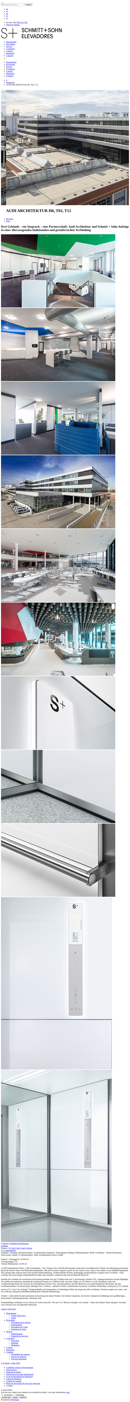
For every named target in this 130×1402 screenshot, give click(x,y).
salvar (15, 1397)
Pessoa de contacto (18, 1357)
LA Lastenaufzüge (8, 1250)
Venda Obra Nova (18, 1316)
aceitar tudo (6, 1397)
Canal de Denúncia (13, 1379)
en (7, 14)
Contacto (9, 56)
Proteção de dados (13, 1372)
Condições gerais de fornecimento (19, 1367)
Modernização (17, 1334)
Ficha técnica (11, 1370)
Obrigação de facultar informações (20, 1374)
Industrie (4, 1246)
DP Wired (15, 1400)
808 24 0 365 (22, 22)
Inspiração (10, 53)
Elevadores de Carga (19, 1327)
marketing (19, 1395)
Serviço (9, 46)
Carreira (9, 51)
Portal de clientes (13, 25)
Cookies (9, 1386)
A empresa (10, 49)
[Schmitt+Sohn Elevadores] (31, 38)
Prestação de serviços (19, 1336)
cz (7, 18)
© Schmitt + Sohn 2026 (10, 1363)
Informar (14, 1343)
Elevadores (10, 44)
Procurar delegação (19, 1359)
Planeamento (11, 42)
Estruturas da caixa (18, 1329)
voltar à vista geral (8, 1309)
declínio (23, 1397)
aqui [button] (68, 1392)
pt (7, 16)
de (7, 9)
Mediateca (15, 1345)
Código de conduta (13, 1381)
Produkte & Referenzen (19, 1244)
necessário (8, 1395)
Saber (13, 1318)
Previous (9, 219)
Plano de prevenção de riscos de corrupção (23, 1383)
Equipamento (16, 1325)
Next (8, 221)
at (6, 11)
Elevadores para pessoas (21, 1322)
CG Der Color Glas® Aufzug (20, 1248)
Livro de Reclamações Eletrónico (19, 1377)
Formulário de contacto (20, 1354)
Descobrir (15, 1341)
